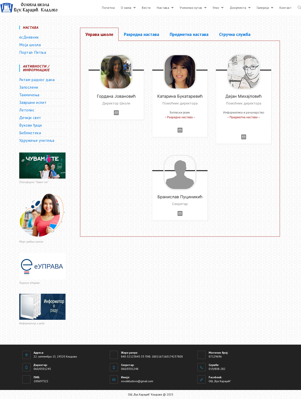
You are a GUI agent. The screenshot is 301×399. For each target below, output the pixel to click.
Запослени (28, 87)
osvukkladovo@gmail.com (137, 381)
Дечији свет (30, 117)
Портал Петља (32, 52)
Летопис (27, 110)
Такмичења (29, 94)
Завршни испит (33, 102)
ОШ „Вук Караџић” (220, 381)
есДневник (29, 37)
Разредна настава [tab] (141, 34)
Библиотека (30, 132)
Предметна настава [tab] (189, 34)
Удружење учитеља (37, 140)
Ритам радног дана (37, 79)
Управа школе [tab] (99, 34)
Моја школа (30, 44)
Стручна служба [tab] (234, 34)
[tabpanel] (180, 139)
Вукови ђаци (30, 125)
